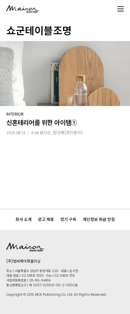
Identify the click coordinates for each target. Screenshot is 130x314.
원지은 (45, 133)
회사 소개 (23, 219)
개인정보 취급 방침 (99, 219)
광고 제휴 (46, 219)
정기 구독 (68, 219)
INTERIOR (15, 114)
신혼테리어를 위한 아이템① (41, 122)
